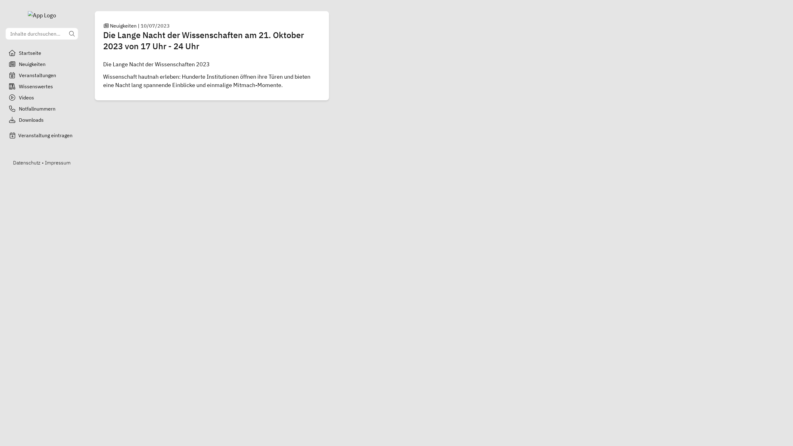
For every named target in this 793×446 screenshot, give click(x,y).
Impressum (58, 163)
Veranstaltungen (37, 75)
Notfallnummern (37, 109)
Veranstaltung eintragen (45, 135)
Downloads (31, 120)
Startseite (30, 53)
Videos (26, 97)
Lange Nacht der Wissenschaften (154, 64)
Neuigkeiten (32, 64)
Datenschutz (26, 163)
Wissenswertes (36, 86)
